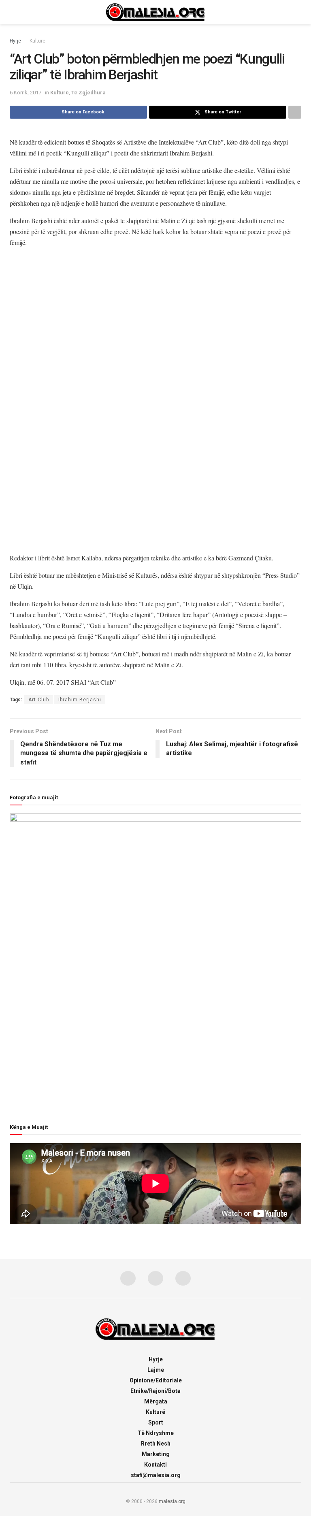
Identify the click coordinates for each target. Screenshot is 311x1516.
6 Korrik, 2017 (25, 92)
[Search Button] (297, 12)
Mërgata (155, 1401)
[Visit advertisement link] (155, 400)
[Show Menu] (13, 12)
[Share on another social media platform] (294, 112)
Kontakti (155, 1464)
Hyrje (15, 41)
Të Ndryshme (156, 1433)
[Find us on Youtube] (183, 1278)
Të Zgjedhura (88, 92)
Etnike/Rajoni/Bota (155, 1391)
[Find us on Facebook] (128, 1278)
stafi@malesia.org (156, 1475)
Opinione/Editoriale (156, 1380)
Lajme (155, 1370)
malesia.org (172, 1501)
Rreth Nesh (155, 1443)
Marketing (156, 1454)
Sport (155, 1422)
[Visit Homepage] (155, 12)
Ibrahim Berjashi (79, 700)
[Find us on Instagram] (155, 1278)
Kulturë (37, 41)
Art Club (38, 700)
